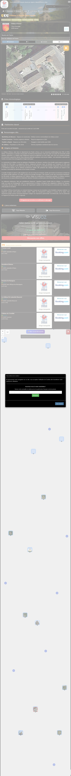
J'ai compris (59, 403)
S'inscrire (35, 395)
